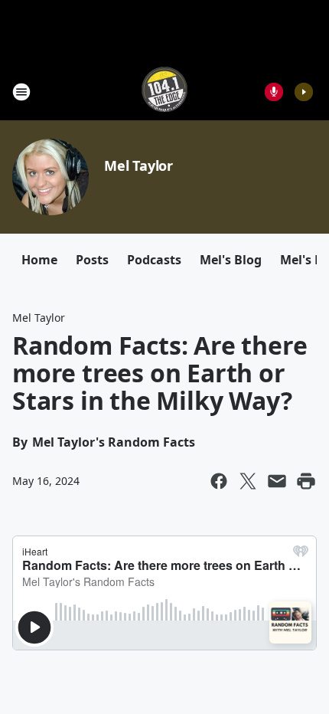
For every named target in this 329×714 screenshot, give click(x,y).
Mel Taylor (138, 165)
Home (39, 259)
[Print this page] (306, 481)
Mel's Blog (231, 259)
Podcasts (154, 259)
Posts (92, 259)
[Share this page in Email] (277, 481)
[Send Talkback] (274, 92)
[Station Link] (164, 91)
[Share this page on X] (248, 481)
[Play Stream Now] (304, 92)
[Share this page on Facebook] (219, 481)
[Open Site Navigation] (21, 92)
